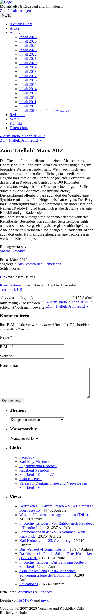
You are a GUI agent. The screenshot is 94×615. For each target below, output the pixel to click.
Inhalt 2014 (28, 89)
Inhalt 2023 (28, 50)
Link (3, 277)
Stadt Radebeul (30, 479)
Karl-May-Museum (34, 462)
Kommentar (9, 365)
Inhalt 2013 (28, 93)
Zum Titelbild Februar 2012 (22, 136)
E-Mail (5, 347)
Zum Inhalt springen (15, 11)
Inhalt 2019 (28, 67)
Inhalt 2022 (28, 54)
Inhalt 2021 (28, 58)
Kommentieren (11, 285)
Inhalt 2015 (28, 84)
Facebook (26, 457)
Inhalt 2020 (28, 63)
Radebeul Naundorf (34, 470)
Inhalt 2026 (28, 37)
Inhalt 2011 (27, 102)
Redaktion (17, 115)
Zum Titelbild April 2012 (20, 140)
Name (4, 337)
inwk (45, 600)
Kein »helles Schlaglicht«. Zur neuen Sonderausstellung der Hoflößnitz (47, 573)
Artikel (15, 28)
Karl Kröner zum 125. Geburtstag (45, 541)
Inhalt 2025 (28, 41)
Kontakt (16, 123)
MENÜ (6, 15)
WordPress (25, 592)
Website (6, 356)
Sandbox (45, 592)
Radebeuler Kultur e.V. (36, 474)
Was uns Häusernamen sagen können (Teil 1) (53, 515)
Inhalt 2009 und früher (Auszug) (44, 110)
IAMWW (26, 600)
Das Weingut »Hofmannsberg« (43, 549)
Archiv (15, 33)
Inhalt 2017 (28, 76)
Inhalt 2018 (28, 71)
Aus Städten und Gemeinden (39, 264)
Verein (15, 119)
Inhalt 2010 (28, 106)
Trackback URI (12, 289)
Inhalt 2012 (28, 97)
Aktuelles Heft (21, 24)
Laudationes (28, 584)
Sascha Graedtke (13, 251)
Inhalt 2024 (28, 45)
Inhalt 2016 (28, 80)
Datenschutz (19, 128)
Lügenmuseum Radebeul (38, 466)
